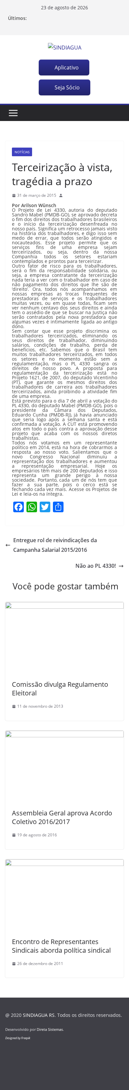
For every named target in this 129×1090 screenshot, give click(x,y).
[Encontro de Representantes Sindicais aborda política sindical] (64, 864)
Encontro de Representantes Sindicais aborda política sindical (61, 946)
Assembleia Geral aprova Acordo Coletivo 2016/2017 (62, 817)
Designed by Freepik (17, 1038)
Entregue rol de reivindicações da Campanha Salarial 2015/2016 (55, 545)
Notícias (22, 152)
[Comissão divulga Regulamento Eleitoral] (64, 606)
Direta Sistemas (50, 1029)
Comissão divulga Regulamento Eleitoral (60, 688)
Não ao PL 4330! (95, 565)
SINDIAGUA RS (39, 1015)
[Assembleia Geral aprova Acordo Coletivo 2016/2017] (64, 735)
